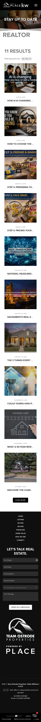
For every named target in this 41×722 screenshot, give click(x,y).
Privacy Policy (6, 719)
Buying (20, 523)
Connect (20, 540)
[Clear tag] (30, 59)
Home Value (20, 533)
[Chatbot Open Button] (34, 715)
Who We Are (20, 537)
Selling (20, 526)
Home (20, 516)
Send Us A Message (20, 607)
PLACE (20, 686)
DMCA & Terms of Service (22, 719)
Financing (20, 530)
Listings (20, 520)
